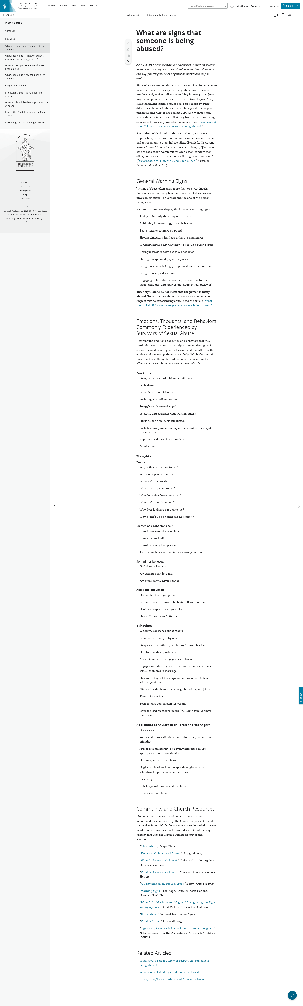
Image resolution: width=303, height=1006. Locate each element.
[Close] (128, 42)
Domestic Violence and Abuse (160, 853)
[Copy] (128, 55)
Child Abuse (149, 846)
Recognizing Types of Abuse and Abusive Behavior (172, 979)
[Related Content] (290, 15)
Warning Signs (150, 891)
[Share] (128, 60)
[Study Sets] (276, 15)
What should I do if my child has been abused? (170, 972)
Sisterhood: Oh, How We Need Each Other (167, 161)
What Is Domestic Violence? (159, 860)
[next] (298, 506)
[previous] (55, 506)
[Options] (297, 15)
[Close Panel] (46, 15)
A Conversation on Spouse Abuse (162, 884)
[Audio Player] (292, 995)
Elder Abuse (149, 914)
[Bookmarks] (283, 15)
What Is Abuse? (151, 921)
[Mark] (128, 49)
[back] (3, 15)
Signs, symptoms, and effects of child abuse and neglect (177, 928)
